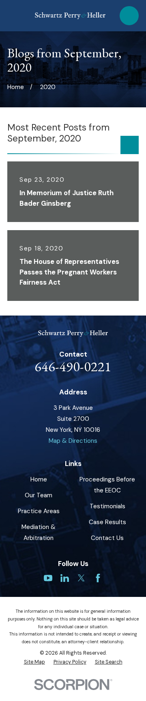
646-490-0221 (73, 366)
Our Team (38, 495)
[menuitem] (34, 662)
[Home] (70, 15)
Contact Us (107, 538)
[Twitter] (81, 578)
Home (38, 479)
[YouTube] (48, 578)
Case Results (107, 522)
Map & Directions (73, 441)
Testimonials (107, 506)
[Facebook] (98, 578)
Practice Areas (39, 511)
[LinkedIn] (64, 578)
